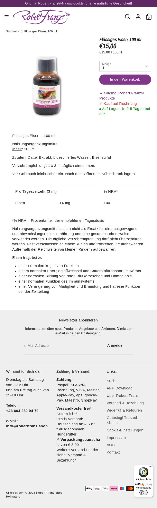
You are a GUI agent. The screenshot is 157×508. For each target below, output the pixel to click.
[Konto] (138, 15)
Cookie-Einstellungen (125, 430)
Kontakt (113, 452)
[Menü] (150, 467)
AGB (111, 445)
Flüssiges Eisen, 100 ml (40, 31)
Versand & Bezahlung (125, 403)
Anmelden (116, 345)
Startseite (12, 31)
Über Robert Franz (123, 396)
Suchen (113, 381)
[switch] (143, 492)
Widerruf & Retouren (124, 410)
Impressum (116, 438)
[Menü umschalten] (6, 16)
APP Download (119, 388)
